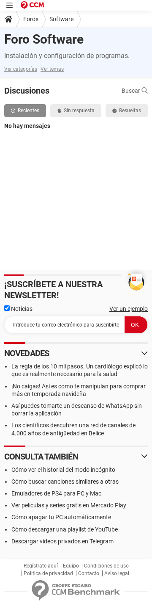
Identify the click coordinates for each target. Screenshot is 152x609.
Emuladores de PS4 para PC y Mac (56, 493)
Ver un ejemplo (128, 308)
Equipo (71, 566)
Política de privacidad (48, 573)
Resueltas (130, 110)
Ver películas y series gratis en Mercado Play (68, 505)
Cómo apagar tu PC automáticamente (61, 517)
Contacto (88, 573)
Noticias (21, 308)
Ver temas (52, 69)
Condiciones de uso (106, 566)
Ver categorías (20, 69)
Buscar (131, 90)
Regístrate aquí (41, 566)
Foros (30, 19)
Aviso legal (116, 573)
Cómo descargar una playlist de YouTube (64, 529)
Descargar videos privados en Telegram (62, 541)
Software (61, 19)
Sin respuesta (79, 110)
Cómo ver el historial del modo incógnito (63, 469)
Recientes (28, 110)
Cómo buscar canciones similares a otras (65, 481)
